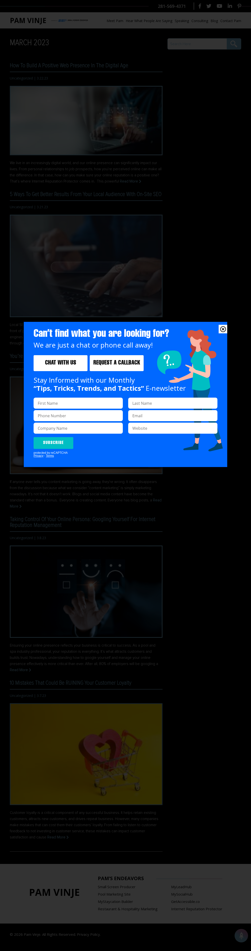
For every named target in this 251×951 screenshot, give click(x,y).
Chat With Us (60, 363)
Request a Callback (116, 363)
